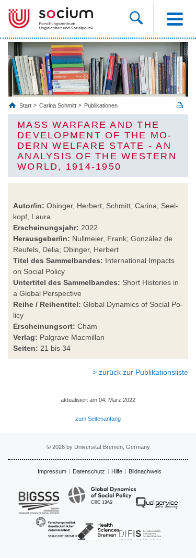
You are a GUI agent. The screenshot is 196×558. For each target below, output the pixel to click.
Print (180, 105)
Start (26, 105)
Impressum (52, 471)
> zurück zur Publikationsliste (140, 372)
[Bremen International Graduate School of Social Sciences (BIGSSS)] (39, 502)
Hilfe (116, 471)
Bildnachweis (145, 471)
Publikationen (101, 105)
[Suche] (141, 18)
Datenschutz (89, 471)
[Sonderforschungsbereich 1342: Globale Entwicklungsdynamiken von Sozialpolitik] (102, 500)
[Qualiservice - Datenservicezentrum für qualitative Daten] (157, 505)
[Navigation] (174, 18)
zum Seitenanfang (98, 418)
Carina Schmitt (57, 105)
